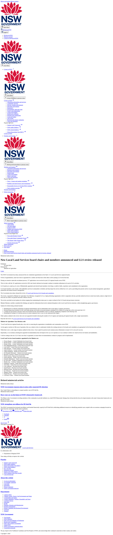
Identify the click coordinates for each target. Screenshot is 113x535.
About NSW (10, 224)
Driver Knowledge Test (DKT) (12, 465)
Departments (5, 492)
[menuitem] (8, 35)
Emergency (10, 108)
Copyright (6, 484)
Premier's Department (9, 506)
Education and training (13, 106)
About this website (7, 478)
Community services (12, 103)
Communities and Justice (10, 497)
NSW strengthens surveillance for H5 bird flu (16, 404)
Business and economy (13, 170)
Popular (3, 459)
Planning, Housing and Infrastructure (13, 505)
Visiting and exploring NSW (14, 229)
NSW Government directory (11, 488)
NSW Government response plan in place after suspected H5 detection (24, 387)
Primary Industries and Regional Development (16, 508)
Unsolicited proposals (9, 528)
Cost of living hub (8, 474)
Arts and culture (11, 226)
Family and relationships (13, 111)
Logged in (5, 32)
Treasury (6, 511)
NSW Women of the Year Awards (13, 473)
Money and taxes (11, 176)
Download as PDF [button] (6, 411)
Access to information (9, 481)
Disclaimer (7, 485)
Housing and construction (14, 115)
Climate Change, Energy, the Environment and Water (18, 496)
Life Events (10, 118)
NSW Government (7, 514)
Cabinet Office (8, 494)
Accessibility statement (10, 482)
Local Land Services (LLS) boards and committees (40, 293)
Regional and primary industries (15, 120)
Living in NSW (9, 100)
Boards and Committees (10, 522)
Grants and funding (12, 112)
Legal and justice (11, 117)
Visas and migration (12, 121)
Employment (10, 173)
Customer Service (8, 500)
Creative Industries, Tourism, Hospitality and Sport (17, 499)
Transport (6, 509)
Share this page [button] (27, 411)
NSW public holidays (13, 230)
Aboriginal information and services (16, 102)
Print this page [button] (17, 411)
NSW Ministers (8, 519)
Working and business (10, 167)
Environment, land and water (14, 109)
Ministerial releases (9, 470)
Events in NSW (11, 227)
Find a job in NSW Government (12, 523)
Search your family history (11, 471)
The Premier (7, 517)
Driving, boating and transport (15, 105)
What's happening (9, 223)
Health (5, 503)
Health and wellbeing (12, 114)
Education (6, 502)
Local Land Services (27, 447)
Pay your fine (7, 468)
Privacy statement (8, 487)
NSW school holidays (13, 232)
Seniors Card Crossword (10, 462)
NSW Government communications (13, 526)
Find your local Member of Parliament (14, 520)
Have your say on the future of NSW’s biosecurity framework (21, 395)
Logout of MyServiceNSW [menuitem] (11, 38)
